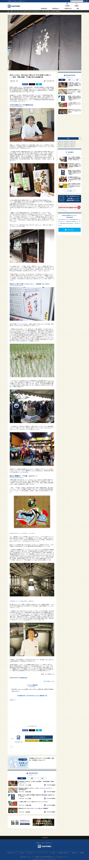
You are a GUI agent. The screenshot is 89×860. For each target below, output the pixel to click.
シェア (25, 84)
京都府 (73, 141)
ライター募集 (52, 852)
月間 (42, 778)
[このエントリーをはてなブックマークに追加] (39, 84)
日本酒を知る (44, 8)
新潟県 (60, 141)
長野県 (66, 144)
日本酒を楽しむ (55, 8)
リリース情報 (28, 785)
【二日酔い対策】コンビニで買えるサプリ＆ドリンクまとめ (32, 801)
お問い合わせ (30, 852)
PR (17, 80)
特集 (78, 8)
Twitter (85, 1)
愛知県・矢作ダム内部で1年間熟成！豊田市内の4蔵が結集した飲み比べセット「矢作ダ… (36, 795)
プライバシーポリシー (41, 852)
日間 (22, 778)
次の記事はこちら (49, 681)
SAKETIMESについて (12, 852)
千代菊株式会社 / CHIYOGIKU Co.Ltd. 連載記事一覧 (32, 695)
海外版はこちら (75, 852)
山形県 (60, 146)
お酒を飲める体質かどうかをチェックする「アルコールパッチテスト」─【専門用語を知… (36, 789)
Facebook (87, 1)
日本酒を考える (68, 8)
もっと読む (69, 190)
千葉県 (72, 144)
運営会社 (22, 852)
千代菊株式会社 (23, 677)
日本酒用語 (27, 811)
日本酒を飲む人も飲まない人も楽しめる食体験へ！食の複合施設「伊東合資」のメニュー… (36, 782)
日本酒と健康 (28, 791)
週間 (32, 778)
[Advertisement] (32, 712)
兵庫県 (66, 141)
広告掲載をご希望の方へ (63, 852)
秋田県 (72, 146)
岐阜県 (12, 699)
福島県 (66, 146)
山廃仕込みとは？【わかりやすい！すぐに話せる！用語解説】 (33, 808)
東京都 (60, 144)
